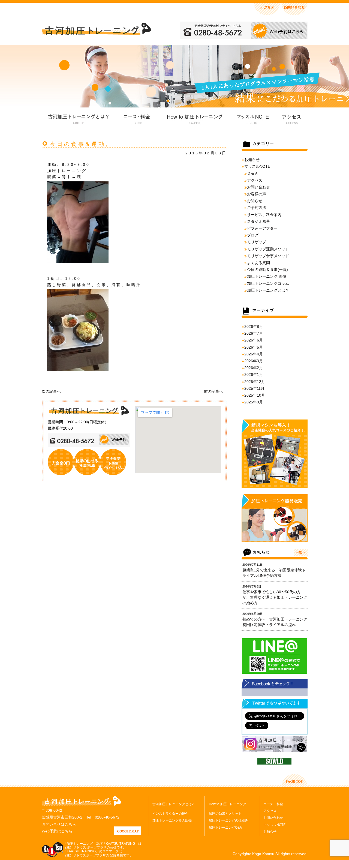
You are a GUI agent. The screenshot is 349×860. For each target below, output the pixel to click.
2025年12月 (254, 381)
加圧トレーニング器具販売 (172, 820)
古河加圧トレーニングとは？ (78, 118)
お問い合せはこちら (59, 824)
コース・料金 (137, 118)
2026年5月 (253, 347)
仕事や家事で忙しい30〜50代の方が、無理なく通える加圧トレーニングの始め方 (274, 597)
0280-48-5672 (107, 817)
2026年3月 (253, 361)
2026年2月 (253, 367)
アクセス (291, 118)
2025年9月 (253, 402)
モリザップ (256, 242)
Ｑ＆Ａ (252, 173)
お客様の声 (256, 194)
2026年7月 (253, 333)
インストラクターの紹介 (170, 814)
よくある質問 (258, 262)
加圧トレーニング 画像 (266, 276)
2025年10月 (254, 395)
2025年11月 (254, 388)
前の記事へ (213, 391)
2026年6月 (253, 340)
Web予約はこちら (57, 831)
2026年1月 (253, 374)
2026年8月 (253, 326)
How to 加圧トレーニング (194, 118)
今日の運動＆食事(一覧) (267, 269)
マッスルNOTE (252, 118)
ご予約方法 (256, 207)
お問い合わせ (258, 187)
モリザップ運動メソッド (268, 249)
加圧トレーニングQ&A (225, 827)
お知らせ (252, 159)
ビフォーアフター (262, 228)
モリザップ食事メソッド (268, 256)
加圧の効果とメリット (225, 814)
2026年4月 (253, 354)
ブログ (252, 235)
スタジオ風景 (258, 221)
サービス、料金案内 (264, 214)
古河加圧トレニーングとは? (173, 804)
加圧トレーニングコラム (268, 283)
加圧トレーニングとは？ (268, 290)
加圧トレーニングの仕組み (228, 820)
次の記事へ (51, 391)
